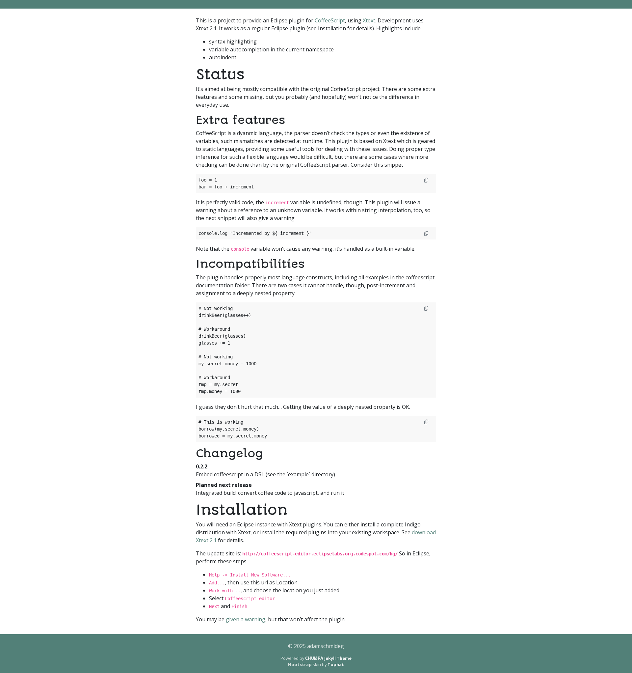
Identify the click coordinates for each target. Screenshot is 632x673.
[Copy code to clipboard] (426, 180)
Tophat (336, 664)
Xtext (369, 20)
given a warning (245, 619)
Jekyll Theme (328, 658)
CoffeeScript (330, 20)
